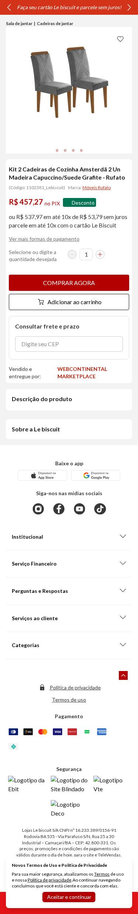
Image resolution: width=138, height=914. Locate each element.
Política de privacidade (75, 687)
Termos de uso (69, 699)
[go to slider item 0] (57, 150)
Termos (102, 874)
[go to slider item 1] (65, 150)
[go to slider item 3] (81, 150)
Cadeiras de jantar (55, 23)
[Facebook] (59, 509)
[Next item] (129, 7)
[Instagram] (38, 509)
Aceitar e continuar (69, 897)
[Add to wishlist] (120, 39)
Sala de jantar (19, 23)
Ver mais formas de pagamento (44, 239)
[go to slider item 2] (73, 150)
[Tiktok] (100, 509)
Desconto (83, 202)
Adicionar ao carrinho (74, 301)
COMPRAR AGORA (69, 282)
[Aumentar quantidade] (100, 254)
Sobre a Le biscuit (36, 428)
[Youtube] (79, 509)
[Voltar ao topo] (123, 675)
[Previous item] (8, 7)
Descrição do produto (42, 398)
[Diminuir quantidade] (72, 254)
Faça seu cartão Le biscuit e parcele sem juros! (69, 7)
